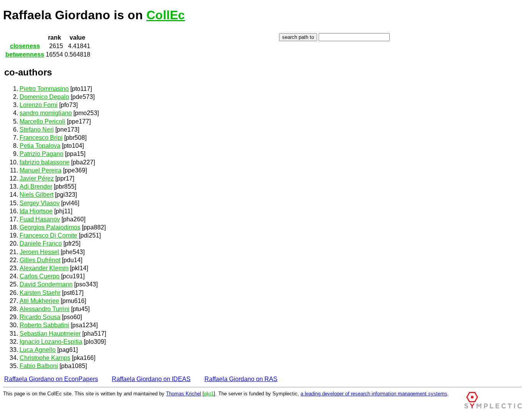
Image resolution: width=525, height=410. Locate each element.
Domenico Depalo (44, 97)
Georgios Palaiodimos (50, 227)
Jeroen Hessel (39, 252)
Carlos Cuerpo (40, 276)
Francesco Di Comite (48, 235)
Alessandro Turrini (45, 309)
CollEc (165, 15)
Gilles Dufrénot (40, 260)
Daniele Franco (41, 243)
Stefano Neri (37, 129)
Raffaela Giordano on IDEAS (151, 379)
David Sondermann (46, 284)
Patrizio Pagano (41, 154)
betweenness (24, 54)
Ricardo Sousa (40, 317)
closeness (25, 46)
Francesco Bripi (41, 137)
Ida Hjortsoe (36, 211)
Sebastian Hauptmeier (50, 333)
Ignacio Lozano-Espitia (51, 341)
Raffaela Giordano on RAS (240, 379)
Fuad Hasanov (40, 219)
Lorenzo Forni (39, 105)
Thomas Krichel (183, 394)
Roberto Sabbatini (44, 325)
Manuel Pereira (40, 170)
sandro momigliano (46, 113)
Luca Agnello (38, 349)
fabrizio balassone (45, 162)
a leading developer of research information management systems (374, 394)
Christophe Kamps (45, 358)
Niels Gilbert (36, 194)
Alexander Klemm (44, 268)
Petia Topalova (40, 145)
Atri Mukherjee (39, 301)
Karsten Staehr (40, 293)
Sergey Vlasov (40, 203)
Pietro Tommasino (44, 88)
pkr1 (209, 394)
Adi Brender (36, 186)
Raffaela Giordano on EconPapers (51, 379)
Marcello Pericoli (42, 121)
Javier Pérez (37, 178)
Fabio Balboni (39, 366)
